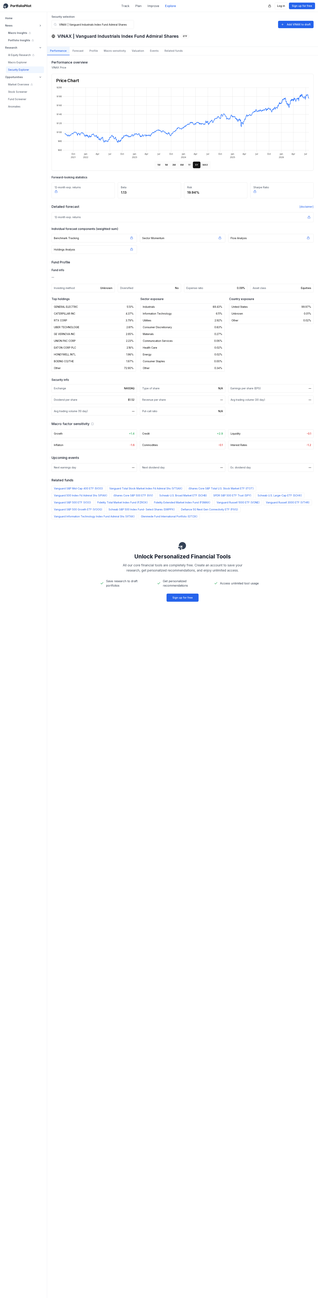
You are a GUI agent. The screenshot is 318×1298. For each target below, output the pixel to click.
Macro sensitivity (115, 50)
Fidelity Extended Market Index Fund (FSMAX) (182, 502)
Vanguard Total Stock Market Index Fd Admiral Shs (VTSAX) (145, 488)
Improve (153, 6)
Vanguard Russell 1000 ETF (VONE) (238, 502)
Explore (170, 6)
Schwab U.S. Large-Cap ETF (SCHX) (280, 495)
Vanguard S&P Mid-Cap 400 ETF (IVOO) (78, 488)
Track (125, 6)
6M (182, 164)
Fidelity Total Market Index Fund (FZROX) (122, 502)
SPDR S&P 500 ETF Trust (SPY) (232, 495)
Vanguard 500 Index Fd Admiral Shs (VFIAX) (80, 495)
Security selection (63, 16)
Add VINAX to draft (299, 24)
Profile (93, 50)
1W (158, 164)
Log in (281, 5)
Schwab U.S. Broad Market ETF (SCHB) (183, 495)
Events (154, 50)
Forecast (78, 50)
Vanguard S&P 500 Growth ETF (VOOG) (78, 509)
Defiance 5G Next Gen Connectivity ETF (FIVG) (209, 509)
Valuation (138, 50)
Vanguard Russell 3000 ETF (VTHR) (288, 502)
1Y (189, 164)
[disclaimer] (306, 206)
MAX (205, 164)
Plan (138, 6)
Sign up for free (302, 5)
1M (166, 164)
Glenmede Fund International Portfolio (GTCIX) (169, 516)
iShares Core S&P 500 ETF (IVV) (133, 495)
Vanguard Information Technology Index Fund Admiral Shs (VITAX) (94, 516)
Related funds (174, 50)
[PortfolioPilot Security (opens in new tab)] (269, 6)
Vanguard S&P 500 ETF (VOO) (72, 502)
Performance (58, 50)
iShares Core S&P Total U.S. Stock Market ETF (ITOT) (221, 488)
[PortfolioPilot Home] (182, 545)
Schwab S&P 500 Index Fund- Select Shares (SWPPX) (142, 509)
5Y (196, 164)
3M (174, 164)
